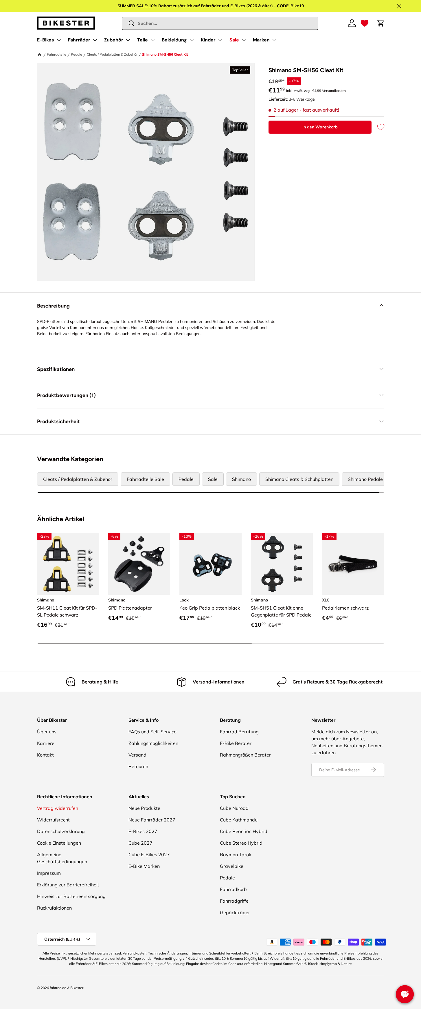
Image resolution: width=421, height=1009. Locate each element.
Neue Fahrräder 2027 (151, 820)
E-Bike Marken (144, 866)
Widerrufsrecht (53, 820)
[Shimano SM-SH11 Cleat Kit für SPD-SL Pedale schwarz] (68, 564)
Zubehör (113, 40)
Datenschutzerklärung (61, 831)
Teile (142, 40)
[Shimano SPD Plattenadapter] (139, 564)
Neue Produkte (144, 808)
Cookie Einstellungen (59, 843)
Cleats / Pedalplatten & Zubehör (112, 54)
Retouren (138, 766)
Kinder (208, 40)
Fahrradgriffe (234, 901)
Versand (137, 755)
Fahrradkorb (233, 889)
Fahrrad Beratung (239, 732)
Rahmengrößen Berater (245, 755)
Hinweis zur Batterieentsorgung (71, 896)
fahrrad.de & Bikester (66, 988)
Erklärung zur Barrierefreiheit (68, 885)
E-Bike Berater (235, 743)
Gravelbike (231, 866)
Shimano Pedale (365, 479)
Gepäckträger (235, 912)
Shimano (241, 479)
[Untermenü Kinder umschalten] (220, 40)
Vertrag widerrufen (57, 808)
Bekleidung (174, 40)
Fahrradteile (56, 54)
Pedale (76, 54)
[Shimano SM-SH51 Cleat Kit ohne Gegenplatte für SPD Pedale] (282, 564)
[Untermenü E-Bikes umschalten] (58, 40)
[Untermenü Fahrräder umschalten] (94, 40)
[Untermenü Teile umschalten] (152, 40)
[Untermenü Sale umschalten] (243, 40)
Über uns (46, 732)
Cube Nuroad (234, 808)
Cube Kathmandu (239, 820)
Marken (261, 40)
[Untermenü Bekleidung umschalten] (191, 40)
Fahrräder (79, 40)
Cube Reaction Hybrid (243, 831)
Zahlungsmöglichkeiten (153, 743)
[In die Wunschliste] (378, 127)
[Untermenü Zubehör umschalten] (127, 40)
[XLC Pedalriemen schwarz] (353, 564)
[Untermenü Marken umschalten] (274, 40)
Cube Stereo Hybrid (241, 843)
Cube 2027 (140, 843)
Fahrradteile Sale (145, 479)
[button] (364, 23)
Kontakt (45, 755)
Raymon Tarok (235, 854)
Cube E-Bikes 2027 (149, 854)
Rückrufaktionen (54, 908)
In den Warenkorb (320, 127)
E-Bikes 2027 (142, 831)
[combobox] (220, 23)
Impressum (49, 873)
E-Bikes (45, 40)
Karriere (45, 743)
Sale (234, 40)
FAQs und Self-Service (152, 732)
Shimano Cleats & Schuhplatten (299, 479)
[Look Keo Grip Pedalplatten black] (210, 564)
